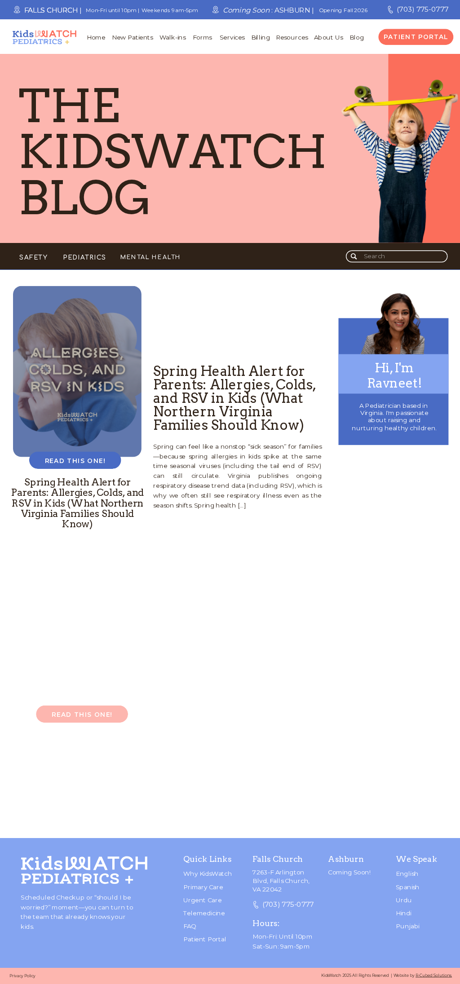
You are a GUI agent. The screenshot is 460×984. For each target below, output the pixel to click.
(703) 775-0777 (422, 9)
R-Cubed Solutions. (434, 975)
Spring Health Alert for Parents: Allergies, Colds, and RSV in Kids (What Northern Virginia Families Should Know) (234, 398)
